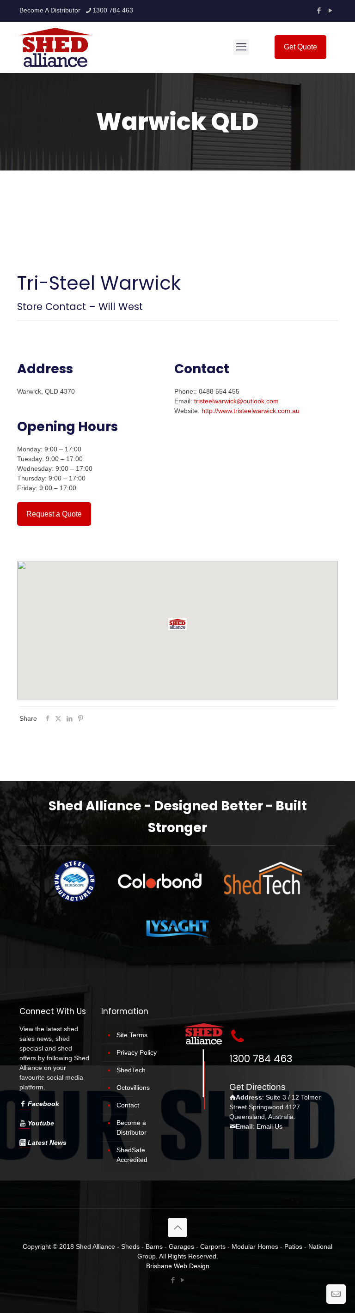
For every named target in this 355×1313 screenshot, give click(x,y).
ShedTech (131, 1070)
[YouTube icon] (330, 10)
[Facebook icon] (318, 10)
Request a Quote (54, 514)
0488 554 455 (219, 391)
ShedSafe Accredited (131, 1154)
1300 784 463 (112, 10)
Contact (127, 1105)
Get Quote (300, 47)
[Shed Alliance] (55, 47)
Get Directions (257, 1087)
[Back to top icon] (177, 1227)
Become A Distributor (49, 10)
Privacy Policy (136, 1052)
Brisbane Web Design (177, 1266)
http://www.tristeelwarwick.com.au (251, 410)
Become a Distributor (131, 1127)
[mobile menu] (241, 47)
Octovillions (133, 1087)
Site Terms (131, 1035)
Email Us (269, 1126)
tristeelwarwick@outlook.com (236, 401)
